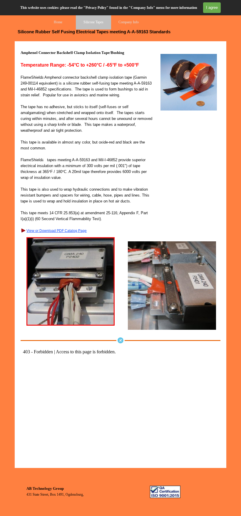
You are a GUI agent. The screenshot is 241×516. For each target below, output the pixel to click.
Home (58, 22)
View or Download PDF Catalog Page (56, 231)
